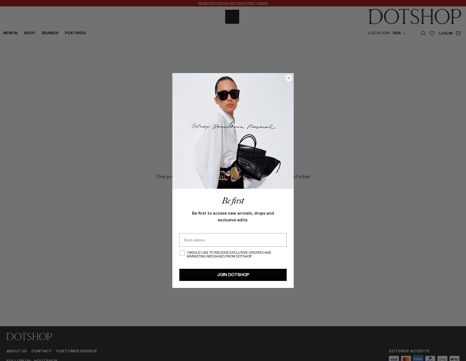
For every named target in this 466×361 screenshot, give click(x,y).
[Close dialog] (289, 78)
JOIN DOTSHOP (233, 275)
